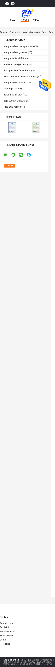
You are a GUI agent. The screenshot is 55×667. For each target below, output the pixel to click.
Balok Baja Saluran (13, 94)
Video (36, 20)
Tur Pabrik (5, 627)
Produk (25, 20)
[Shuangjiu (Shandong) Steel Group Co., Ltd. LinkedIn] (12, 3)
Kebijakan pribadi (11, 660)
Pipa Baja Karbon (12, 106)
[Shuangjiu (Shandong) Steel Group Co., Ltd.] (27, 13)
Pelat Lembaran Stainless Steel (20, 76)
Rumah (12, 20)
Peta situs (5, 644)
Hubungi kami (6, 635)
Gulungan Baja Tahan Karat (17, 70)
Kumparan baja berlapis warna (19, 46)
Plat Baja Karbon (12, 88)
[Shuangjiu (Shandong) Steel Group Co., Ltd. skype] (30, 155)
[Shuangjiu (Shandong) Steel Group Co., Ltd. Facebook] (7, 3)
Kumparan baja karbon (15, 82)
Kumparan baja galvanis (15, 52)
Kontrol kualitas (7, 631)
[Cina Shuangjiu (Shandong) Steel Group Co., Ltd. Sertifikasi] (12, 127)
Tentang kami (6, 623)
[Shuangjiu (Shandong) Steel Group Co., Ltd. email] (7, 155)
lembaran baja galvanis (29, 32)
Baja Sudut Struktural (15, 100)
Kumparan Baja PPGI (14, 58)
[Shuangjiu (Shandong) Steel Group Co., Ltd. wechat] (23, 155)
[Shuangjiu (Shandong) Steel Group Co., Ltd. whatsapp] (15, 155)
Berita (3, 640)
